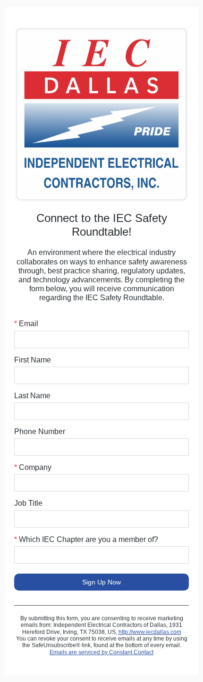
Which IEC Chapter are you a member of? (86, 539)
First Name (32, 360)
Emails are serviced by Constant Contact (101, 652)
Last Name (32, 396)
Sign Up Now (101, 582)
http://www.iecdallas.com (149, 632)
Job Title (28, 503)
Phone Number (39, 431)
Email (26, 324)
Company (32, 467)
